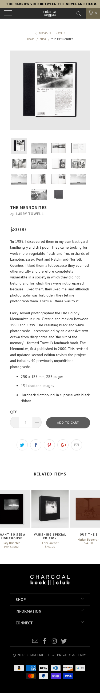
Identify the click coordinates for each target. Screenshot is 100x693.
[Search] (78, 13)
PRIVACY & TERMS (72, 655)
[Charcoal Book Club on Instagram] (55, 641)
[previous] (14, 90)
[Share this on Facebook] (35, 444)
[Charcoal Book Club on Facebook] (45, 641)
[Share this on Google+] (63, 444)
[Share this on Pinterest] (49, 444)
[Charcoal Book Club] (50, 13)
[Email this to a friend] (76, 444)
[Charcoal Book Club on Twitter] (64, 641)
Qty (13, 412)
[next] (85, 90)
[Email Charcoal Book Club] (35, 641)
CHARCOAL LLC (38, 655)
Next (59, 33)
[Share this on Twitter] (22, 444)
